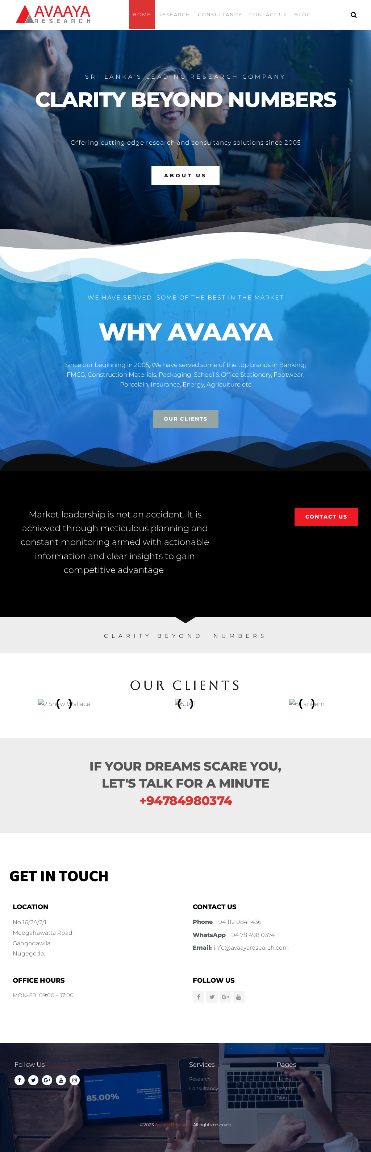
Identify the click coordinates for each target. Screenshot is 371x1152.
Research (174, 14)
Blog (302, 14)
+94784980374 (185, 800)
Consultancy (220, 14)
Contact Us (268, 14)
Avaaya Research (173, 1124)
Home (142, 14)
